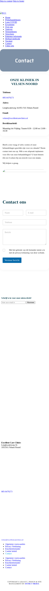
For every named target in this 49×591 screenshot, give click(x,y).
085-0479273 (8, 98)
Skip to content (6, 1)
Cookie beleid (11, 551)
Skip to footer (18, 1)
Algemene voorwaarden (15, 544)
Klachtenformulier (12, 549)
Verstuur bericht (12, 260)
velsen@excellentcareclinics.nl (15, 118)
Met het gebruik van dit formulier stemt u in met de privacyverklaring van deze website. (27, 251)
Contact (8, 553)
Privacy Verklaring (13, 546)
